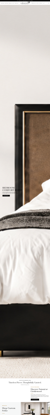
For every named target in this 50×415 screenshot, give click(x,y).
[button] (1, 191)
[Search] (48, 3)
